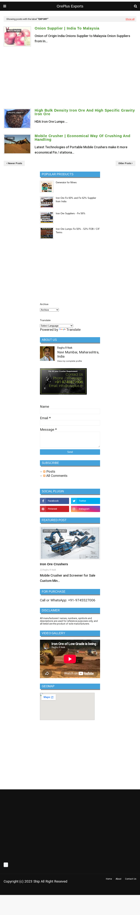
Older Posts (124, 163)
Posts (50, 471)
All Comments (56, 476)
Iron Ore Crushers (54, 564)
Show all (130, 19)
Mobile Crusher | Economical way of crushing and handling (82, 137)
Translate (73, 329)
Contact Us (130, 879)
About (118, 879)
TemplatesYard (29, 890)
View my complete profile (69, 361)
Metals (56, 890)
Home (109, 879)
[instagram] (85, 509)
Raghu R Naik (64, 347)
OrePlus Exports (70, 6)
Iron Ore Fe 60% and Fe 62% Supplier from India (76, 200)
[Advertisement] (70, 77)
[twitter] (85, 501)
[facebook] (54, 501)
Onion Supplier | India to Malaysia (67, 28)
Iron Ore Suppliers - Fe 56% (70, 213)
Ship (36, 881)
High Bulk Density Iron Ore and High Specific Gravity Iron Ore (85, 112)
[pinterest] (54, 509)
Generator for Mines (66, 182)
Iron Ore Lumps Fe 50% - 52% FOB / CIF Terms (78, 231)
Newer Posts (15, 163)
